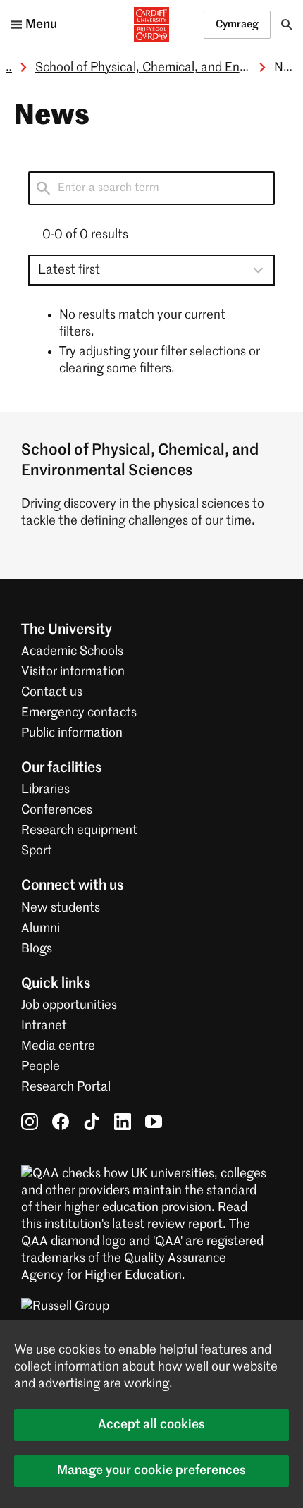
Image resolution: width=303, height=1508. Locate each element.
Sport (36, 851)
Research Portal (66, 1087)
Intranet (44, 1025)
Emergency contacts (79, 712)
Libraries (45, 789)
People (40, 1066)
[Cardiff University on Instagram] (29, 1121)
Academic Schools (72, 651)
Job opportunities (69, 1005)
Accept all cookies (151, 1424)
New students (60, 908)
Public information (72, 733)
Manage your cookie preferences (151, 1470)
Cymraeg (237, 24)
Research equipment (79, 830)
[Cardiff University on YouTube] (153, 1121)
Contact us (51, 692)
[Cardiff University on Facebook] (60, 1121)
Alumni (40, 928)
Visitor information (73, 672)
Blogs (36, 949)
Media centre (58, 1046)
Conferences (56, 810)
